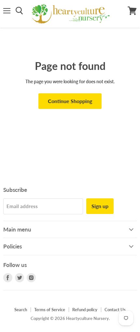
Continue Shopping (70, 101)
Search (20, 309)
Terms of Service (49, 309)
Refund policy (84, 309)
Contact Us (115, 309)
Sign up (99, 206)
